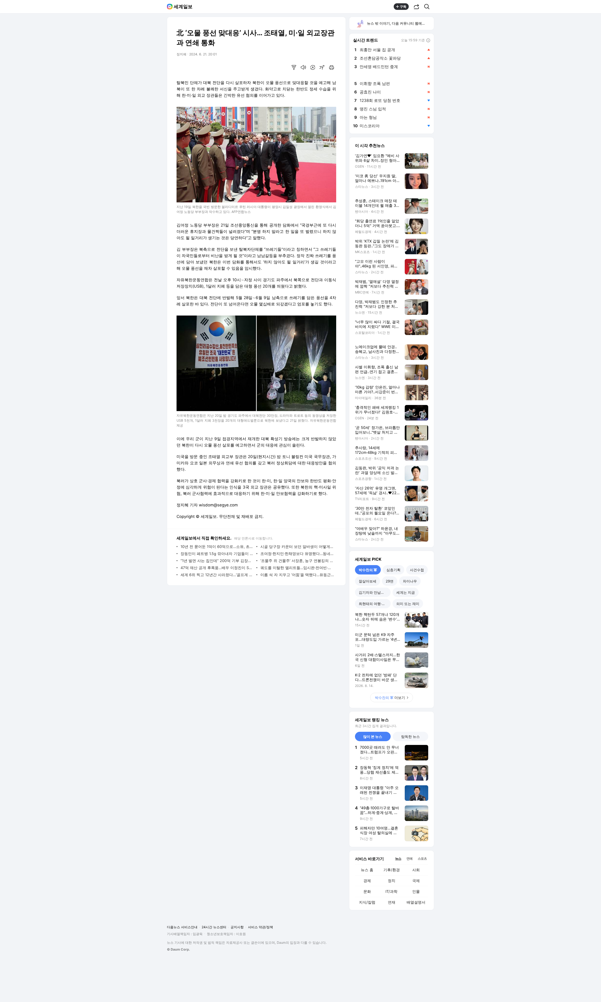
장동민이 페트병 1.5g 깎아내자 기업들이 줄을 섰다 (217, 553)
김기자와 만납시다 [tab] (373, 592)
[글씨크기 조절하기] (322, 67)
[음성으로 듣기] (303, 67)
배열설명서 (416, 902)
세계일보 (183, 6)
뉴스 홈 (367, 869)
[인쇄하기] (331, 67)
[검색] (428, 6)
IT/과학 (391, 891)
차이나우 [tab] (410, 581)
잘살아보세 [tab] (367, 581)
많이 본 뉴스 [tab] (372, 736)
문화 (367, 891)
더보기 (390, 697)
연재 (391, 902)
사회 (416, 869)
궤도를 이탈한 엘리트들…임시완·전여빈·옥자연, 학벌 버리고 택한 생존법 (297, 567)
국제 (416, 880)
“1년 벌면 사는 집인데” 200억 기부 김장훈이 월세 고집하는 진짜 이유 (217, 560)
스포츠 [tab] (422, 858)
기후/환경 (391, 869)
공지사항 (237, 927)
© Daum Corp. (178, 949)
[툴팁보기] (428, 41)
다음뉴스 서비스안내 (182, 927)
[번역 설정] (312, 67)
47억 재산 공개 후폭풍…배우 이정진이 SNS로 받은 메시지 (217, 567)
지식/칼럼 (367, 902)
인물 (416, 891)
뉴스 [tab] (398, 858)
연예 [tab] (409, 858)
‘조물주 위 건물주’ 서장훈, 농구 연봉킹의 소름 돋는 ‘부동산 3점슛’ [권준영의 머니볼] (297, 560)
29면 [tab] (389, 581)
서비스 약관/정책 (260, 927)
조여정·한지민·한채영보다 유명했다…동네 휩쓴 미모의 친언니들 (297, 553)
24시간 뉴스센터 (214, 927)
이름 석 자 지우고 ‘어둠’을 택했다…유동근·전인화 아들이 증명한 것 (297, 574)
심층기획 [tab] (393, 570)
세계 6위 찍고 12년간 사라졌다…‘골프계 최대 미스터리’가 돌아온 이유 (217, 574)
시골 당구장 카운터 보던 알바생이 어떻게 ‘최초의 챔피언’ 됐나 (297, 546)
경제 (367, 880)
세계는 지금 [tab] (405, 592)
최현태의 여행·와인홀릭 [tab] (375, 603)
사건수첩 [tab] (417, 570)
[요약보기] (294, 67)
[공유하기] (416, 6)
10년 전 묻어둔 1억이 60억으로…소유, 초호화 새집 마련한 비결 (217, 546)
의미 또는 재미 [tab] (407, 603)
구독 (403, 6)
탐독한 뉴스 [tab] (410, 736)
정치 (391, 880)
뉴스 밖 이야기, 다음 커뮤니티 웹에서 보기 (400, 23)
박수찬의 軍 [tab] (368, 570)
